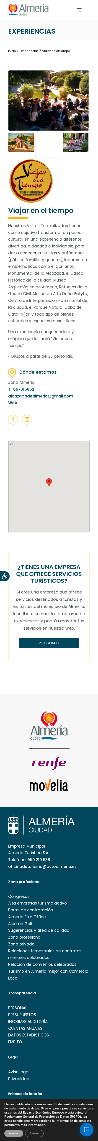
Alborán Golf (20, 923)
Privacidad (18, 1079)
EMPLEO (15, 1042)
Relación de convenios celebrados (42, 964)
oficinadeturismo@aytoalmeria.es (42, 866)
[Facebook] (13, 420)
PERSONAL (17, 1008)
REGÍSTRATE (49, 642)
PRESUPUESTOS (22, 1015)
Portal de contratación (30, 910)
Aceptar (14, 1133)
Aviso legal (18, 1072)
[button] (13, 419)
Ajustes (34, 1133)
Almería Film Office (27, 917)
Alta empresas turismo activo (37, 903)
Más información (33, 1125)
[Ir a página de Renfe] (49, 763)
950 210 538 (38, 859)
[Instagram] (27, 420)
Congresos (18, 896)
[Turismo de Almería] (28, 9)
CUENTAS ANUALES (25, 1028)
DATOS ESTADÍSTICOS (28, 1035)
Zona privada (21, 944)
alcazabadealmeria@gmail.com (40, 396)
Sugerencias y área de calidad (39, 930)
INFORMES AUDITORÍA (28, 1021)
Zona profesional (24, 937)
